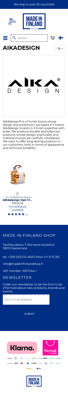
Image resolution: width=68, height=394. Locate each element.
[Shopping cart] (52, 38)
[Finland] (61, 38)
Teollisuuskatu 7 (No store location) (28, 244)
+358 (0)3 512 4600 (21, 257)
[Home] (34, 29)
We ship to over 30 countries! (34, 4)
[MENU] (5, 38)
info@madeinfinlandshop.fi (23, 264)
